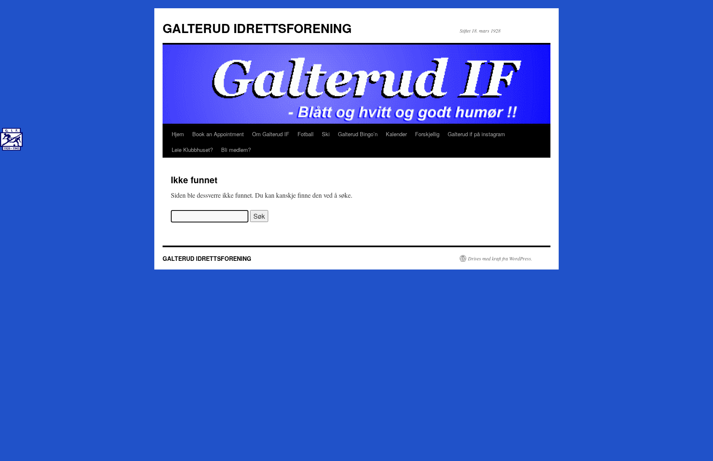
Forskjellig (427, 134)
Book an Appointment (218, 134)
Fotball (305, 134)
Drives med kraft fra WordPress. (500, 258)
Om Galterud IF (270, 134)
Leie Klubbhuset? (192, 150)
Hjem (178, 134)
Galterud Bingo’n (358, 134)
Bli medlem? (236, 150)
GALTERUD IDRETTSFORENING (257, 28)
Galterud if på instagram (476, 134)
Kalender (396, 134)
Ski (326, 134)
